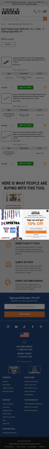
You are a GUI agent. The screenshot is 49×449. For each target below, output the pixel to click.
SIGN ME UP (36, 232)
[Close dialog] (47, 211)
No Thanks (36, 234)
